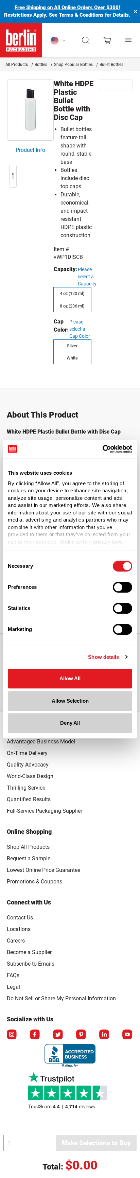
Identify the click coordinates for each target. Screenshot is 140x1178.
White (72, 358)
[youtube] (127, 1035)
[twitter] (58, 1035)
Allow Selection (70, 701)
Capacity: (65, 269)
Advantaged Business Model (41, 741)
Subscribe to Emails (30, 964)
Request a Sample (28, 858)
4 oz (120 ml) (72, 293)
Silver (72, 345)
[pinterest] (81, 1035)
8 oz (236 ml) (72, 306)
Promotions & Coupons (34, 881)
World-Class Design (30, 776)
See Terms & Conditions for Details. (89, 15)
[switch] (122, 587)
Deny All (70, 723)
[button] (86, 40)
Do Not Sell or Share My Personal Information (61, 997)
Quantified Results (29, 799)
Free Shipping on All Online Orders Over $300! (67, 7)
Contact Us (20, 917)
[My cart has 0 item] (107, 40)
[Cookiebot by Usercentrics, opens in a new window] (102, 449)
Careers (16, 940)
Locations (19, 929)
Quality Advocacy (28, 764)
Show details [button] (103, 657)
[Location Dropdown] (58, 40)
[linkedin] (104, 1035)
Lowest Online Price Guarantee (43, 870)
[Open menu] (129, 40)
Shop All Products (28, 847)
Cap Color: (61, 325)
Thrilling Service (26, 788)
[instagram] (12, 1035)
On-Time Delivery (27, 753)
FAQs (13, 975)
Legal (13, 987)
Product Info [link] (30, 150)
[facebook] (35, 1035)
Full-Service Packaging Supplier (44, 811)
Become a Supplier (29, 952)
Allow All (70, 678)
